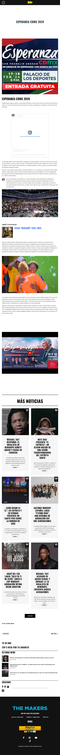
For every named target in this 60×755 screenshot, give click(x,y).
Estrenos (8, 623)
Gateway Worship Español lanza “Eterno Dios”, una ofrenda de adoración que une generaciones (42, 514)
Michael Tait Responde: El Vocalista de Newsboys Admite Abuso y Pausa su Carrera (13, 446)
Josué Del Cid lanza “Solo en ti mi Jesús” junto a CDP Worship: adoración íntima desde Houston (13, 580)
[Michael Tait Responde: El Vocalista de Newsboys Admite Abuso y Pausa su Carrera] (15, 421)
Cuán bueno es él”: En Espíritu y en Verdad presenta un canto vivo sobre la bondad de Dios (13, 515)
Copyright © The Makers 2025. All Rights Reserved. (30, 746)
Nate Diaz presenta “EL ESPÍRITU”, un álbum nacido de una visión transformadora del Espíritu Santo (42, 448)
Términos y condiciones (33, 717)
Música (12, 623)
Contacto (45, 717)
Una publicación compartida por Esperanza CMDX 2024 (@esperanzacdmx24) (34, 154)
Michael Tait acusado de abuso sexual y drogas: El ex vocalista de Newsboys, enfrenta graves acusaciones (42, 583)
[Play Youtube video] (30, 352)
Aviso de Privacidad (17, 717)
